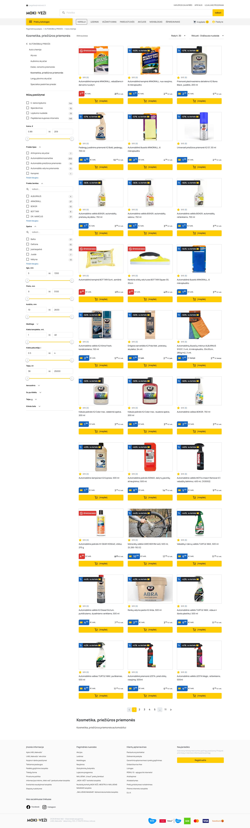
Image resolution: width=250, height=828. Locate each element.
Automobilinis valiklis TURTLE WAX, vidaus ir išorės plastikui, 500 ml (197, 612)
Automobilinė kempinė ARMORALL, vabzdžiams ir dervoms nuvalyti (101, 83)
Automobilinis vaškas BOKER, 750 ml (193, 411)
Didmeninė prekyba (134, 756)
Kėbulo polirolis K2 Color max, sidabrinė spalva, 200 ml (100, 413)
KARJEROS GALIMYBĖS (183, 5)
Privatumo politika (33, 776)
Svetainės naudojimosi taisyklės (39, 784)
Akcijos (79, 752)
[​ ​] (136, 12)
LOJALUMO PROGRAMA (214, 5)
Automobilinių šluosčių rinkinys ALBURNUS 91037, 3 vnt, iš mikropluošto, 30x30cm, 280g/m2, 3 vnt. (196, 349)
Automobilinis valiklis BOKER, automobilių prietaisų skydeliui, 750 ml (97, 215)
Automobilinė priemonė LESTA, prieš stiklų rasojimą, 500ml (147, 678)
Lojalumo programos (85, 772)
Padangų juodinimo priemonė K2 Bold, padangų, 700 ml (101, 149)
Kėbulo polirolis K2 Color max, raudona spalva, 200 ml (149, 413)
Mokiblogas (81, 760)
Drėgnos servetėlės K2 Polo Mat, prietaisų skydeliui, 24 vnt (147, 347)
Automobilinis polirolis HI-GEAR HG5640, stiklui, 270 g (100, 546)
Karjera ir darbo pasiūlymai (36, 760)
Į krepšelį (103, 100)
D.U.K (129, 792)
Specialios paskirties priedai (43, 84)
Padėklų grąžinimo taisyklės (37, 768)
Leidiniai (80, 756)
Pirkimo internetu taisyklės (137, 788)
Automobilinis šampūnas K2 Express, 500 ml (99, 477)
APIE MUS (198, 5)
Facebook (35, 807)
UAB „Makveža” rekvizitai (36, 756)
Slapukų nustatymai (34, 788)
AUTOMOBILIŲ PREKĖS (54, 29)
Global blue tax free (134, 764)
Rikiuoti (205, 35)
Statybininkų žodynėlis (86, 768)
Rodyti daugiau (32, 177)
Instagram (51, 807)
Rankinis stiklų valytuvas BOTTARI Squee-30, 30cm (148, 281)
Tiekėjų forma (31, 772)
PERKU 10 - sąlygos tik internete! (139, 772)
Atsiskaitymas (132, 780)
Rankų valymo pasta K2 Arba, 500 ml (144, 610)
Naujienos (80, 764)
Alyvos (34, 55)
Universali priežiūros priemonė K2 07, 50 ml (196, 147)
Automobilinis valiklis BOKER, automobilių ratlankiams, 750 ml (196, 215)
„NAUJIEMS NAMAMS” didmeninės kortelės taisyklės (97, 792)
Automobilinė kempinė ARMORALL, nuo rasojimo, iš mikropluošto (150, 83)
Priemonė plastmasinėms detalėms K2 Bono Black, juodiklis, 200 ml (197, 83)
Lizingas (130, 768)
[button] (201, 22)
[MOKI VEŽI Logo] (36, 12)
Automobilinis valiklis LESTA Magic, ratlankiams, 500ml (199, 678)
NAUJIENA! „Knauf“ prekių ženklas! (90, 776)
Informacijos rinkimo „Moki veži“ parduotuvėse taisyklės (48, 780)
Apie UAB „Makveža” (34, 752)
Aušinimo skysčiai (39, 61)
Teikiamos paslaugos (34, 764)
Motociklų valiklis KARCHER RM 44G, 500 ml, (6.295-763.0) (148, 546)
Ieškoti (218, 12)
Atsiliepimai (131, 776)
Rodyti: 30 (176, 35)
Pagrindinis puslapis (34, 29)
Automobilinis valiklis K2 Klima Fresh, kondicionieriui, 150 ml (95, 347)
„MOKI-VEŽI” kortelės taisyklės (89, 780)
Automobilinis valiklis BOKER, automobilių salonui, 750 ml (146, 215)
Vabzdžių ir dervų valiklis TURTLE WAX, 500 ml (197, 544)
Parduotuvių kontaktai (135, 752)
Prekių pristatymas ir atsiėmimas (139, 784)
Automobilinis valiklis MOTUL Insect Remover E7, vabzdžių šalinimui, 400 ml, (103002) (199, 479)
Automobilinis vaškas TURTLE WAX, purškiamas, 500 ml (101, 678)
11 (165, 709)
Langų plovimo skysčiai (41, 78)
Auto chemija (70, 29)
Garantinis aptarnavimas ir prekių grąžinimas (144, 760)
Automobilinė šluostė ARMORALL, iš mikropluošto (144, 149)
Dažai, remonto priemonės (43, 67)
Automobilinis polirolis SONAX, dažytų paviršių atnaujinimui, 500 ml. (149, 479)
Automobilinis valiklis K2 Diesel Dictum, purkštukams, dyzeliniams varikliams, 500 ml (99, 612)
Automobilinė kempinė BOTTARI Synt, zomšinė (100, 279)
